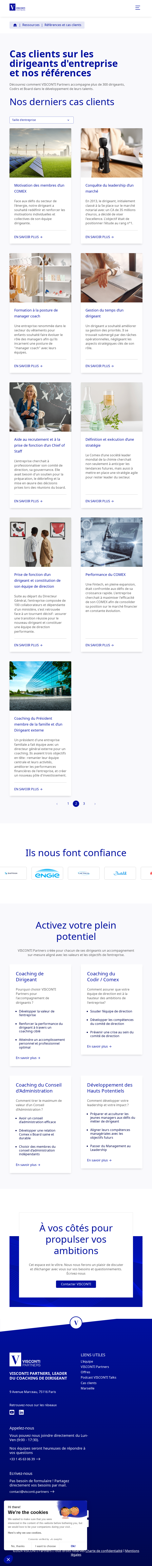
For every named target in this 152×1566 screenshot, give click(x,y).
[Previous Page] (57, 804)
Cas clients (89, 1383)
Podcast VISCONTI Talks (98, 1377)
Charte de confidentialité (104, 1551)
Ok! (73, 1546)
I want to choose (45, 1546)
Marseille (87, 1388)
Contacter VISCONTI (76, 1284)
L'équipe (87, 1361)
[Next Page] (94, 804)
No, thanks (18, 1546)
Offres (85, 1372)
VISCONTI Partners (95, 1367)
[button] (41, 120)
